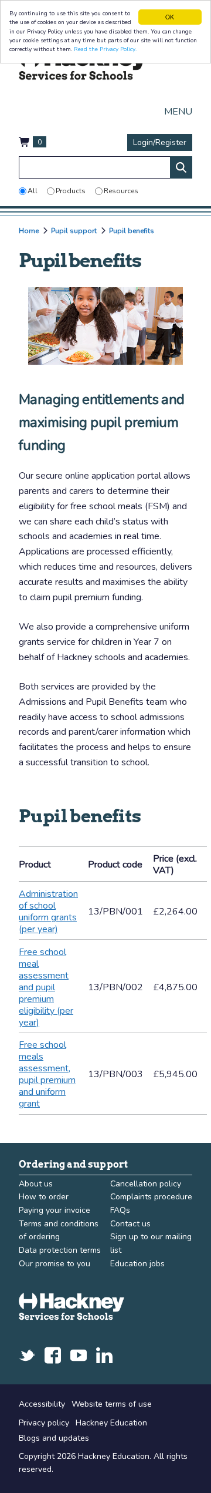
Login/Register (159, 142)
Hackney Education (111, 1422)
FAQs (120, 1210)
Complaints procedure (151, 1196)
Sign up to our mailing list (151, 1243)
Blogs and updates (54, 1438)
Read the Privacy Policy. (105, 49)
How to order (44, 1196)
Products (71, 191)
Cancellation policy (145, 1183)
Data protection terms (60, 1250)
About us (36, 1183)
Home (29, 231)
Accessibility (42, 1404)
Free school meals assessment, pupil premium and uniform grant (47, 1074)
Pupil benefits (131, 231)
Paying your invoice (54, 1210)
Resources (121, 191)
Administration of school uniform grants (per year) (48, 911)
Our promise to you (54, 1263)
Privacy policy (44, 1422)
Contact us (130, 1223)
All (33, 191)
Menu (178, 111)
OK (169, 16)
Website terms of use (112, 1404)
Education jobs (137, 1263)
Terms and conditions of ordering (58, 1230)
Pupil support (74, 231)
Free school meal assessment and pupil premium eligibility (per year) (46, 987)
